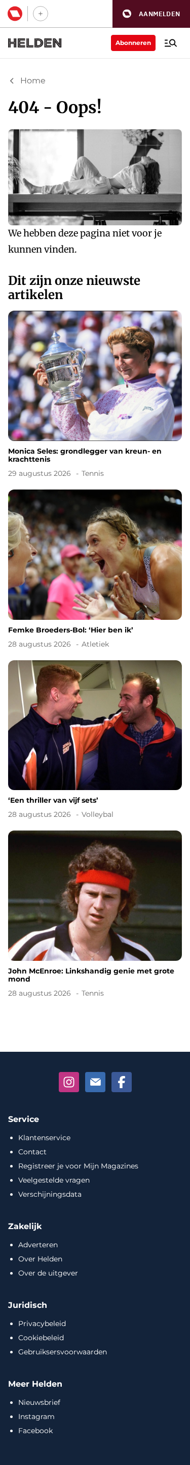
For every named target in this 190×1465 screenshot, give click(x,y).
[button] (151, 14)
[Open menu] (171, 43)
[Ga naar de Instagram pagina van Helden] (69, 1082)
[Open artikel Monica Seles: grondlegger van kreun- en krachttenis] (95, 396)
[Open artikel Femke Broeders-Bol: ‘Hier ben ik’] (95, 571)
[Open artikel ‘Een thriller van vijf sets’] (95, 741)
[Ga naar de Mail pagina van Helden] (95, 1082)
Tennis (93, 473)
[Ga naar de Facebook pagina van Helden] (121, 1082)
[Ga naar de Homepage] (35, 42)
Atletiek (95, 644)
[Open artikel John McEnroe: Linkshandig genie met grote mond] (95, 916)
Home (33, 80)
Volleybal (97, 814)
